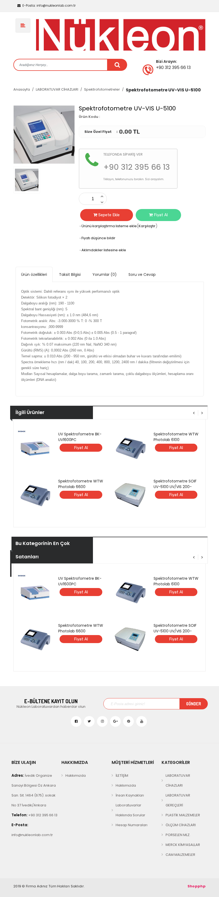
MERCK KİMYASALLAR (183, 844)
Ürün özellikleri (34, 274)
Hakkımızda (75, 775)
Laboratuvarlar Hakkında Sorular (130, 810)
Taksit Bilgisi (70, 274)
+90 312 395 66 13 (34, 815)
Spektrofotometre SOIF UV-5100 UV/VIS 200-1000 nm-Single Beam (175, 486)
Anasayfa (21, 89)
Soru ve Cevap (142, 274)
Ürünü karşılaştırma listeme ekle (108, 226)
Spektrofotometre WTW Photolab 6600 (80, 483)
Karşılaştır (147, 226)
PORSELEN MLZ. (178, 834)
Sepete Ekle (108, 214)
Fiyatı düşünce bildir (97, 238)
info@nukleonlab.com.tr (49, 5)
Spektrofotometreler (102, 89)
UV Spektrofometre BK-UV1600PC (79, 436)
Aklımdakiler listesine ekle (102, 250)
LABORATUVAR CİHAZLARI (57, 89)
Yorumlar (104, 274)
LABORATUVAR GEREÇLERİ (178, 800)
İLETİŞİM (122, 775)
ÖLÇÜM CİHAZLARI (181, 825)
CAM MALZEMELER (180, 854)
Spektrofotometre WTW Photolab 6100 (176, 436)
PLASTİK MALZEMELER (183, 815)
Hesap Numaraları (131, 825)
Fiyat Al (160, 214)
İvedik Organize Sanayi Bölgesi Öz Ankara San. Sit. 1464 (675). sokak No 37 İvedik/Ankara (33, 790)
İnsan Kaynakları (130, 795)
